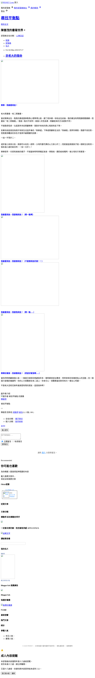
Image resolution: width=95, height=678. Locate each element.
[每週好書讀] (6, 605)
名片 (7, 46)
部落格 (8, 43)
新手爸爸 (19, 422)
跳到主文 (4, 24)
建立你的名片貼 (5, 580)
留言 (21, 412)
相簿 (7, 40)
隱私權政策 (60, 646)
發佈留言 (5, 444)
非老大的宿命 (14, 55)
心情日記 (20, 36)
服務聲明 (69, 646)
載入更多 (5, 430)
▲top (3, 426)
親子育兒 (19, 419)
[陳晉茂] (8, 578)
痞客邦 (16, 412)
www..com (9, 490)
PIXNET (30, 646)
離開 (13, 673)
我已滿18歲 (6, 673)
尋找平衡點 (10, 18)
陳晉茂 (3, 399)
